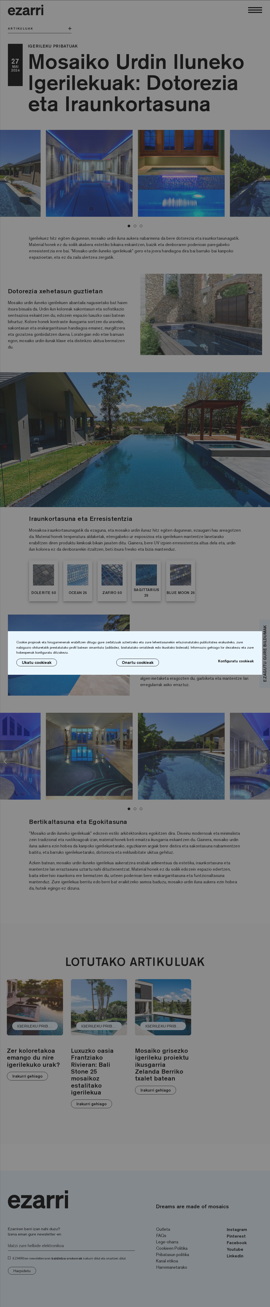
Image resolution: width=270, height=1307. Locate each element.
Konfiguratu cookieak (236, 661)
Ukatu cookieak (36, 662)
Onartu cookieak (137, 662)
